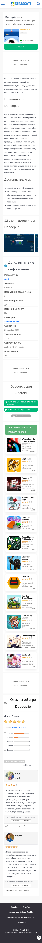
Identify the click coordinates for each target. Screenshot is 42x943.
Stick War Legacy (26, 558)
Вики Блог (14, 907)
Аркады (8, 321)
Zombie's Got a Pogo (28, 498)
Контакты (22, 922)
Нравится (16, 820)
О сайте (26, 907)
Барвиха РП (27, 478)
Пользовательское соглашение (21, 917)
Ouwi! (6, 279)
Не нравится (25, 820)
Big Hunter (26, 459)
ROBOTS (25, 577)
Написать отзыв (19, 727)
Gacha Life (26, 655)
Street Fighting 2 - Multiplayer (28, 538)
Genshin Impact (28, 636)
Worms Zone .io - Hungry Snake (28, 440)
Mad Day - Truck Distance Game (28, 598)
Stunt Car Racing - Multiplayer (26, 519)
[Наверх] (39, 939)
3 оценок (23, 32)
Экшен (16, 321)
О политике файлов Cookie (21, 912)
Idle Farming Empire (27, 617)
